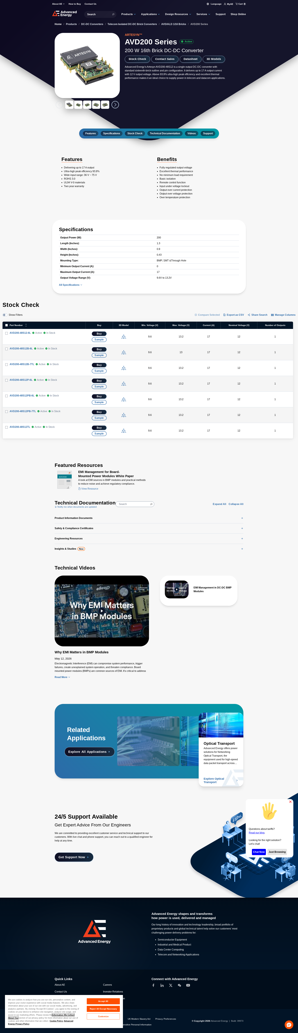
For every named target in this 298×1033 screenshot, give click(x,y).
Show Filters (16, 315)
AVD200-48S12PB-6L (22, 395)
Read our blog (256, 832)
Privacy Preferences (165, 1019)
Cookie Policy (56, 1021)
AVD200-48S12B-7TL (22, 364)
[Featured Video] (102, 611)
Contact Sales (165, 59)
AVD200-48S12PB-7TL (23, 411)
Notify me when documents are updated (77, 507)
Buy (99, 333)
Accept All (103, 1001)
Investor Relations (113, 991)
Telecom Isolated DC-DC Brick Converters (133, 24)
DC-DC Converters (92, 24)
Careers (107, 984)
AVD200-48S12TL (20, 427)
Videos (191, 133)
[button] (289, 1024)
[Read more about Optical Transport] (221, 725)
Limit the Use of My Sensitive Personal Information (126, 1024)
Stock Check (137, 59)
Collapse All (236, 504)
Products (71, 24)
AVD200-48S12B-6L (21, 348)
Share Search (259, 315)
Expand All (219, 504)
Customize (103, 1016)
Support (208, 133)
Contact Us (61, 991)
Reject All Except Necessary (103, 1009)
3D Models (214, 59)
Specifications (111, 133)
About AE (60, 984)
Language (215, 4)
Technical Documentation (165, 133)
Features (90, 133)
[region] (64, 1011)
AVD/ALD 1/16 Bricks (174, 24)
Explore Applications (87, 751)
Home (58, 24)
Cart (241, 4)
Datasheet (191, 59)
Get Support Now (72, 857)
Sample (99, 339)
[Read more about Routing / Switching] (139, 725)
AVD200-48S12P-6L (21, 380)
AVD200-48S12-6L (20, 333)
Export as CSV (235, 315)
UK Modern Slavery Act (139, 1019)
